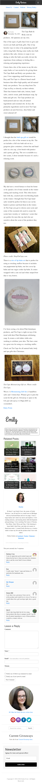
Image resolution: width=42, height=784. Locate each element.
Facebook (20, 536)
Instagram (21, 538)
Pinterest (32, 536)
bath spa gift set (23, 137)
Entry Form (8, 408)
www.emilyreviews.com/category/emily (17, 542)
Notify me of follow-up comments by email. (19, 674)
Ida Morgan (10, 582)
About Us (9, 7)
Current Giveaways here (25, 739)
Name (6, 651)
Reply (8, 562)
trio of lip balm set (18, 260)
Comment (8, 629)
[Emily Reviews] (21, 2)
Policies (22, 7)
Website (7, 666)
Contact (16, 7)
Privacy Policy (31, 7)
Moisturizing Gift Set (19, 391)
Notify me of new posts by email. (16, 676)
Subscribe (21, 765)
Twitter (26, 536)
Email (6, 658)
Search (30, 728)
